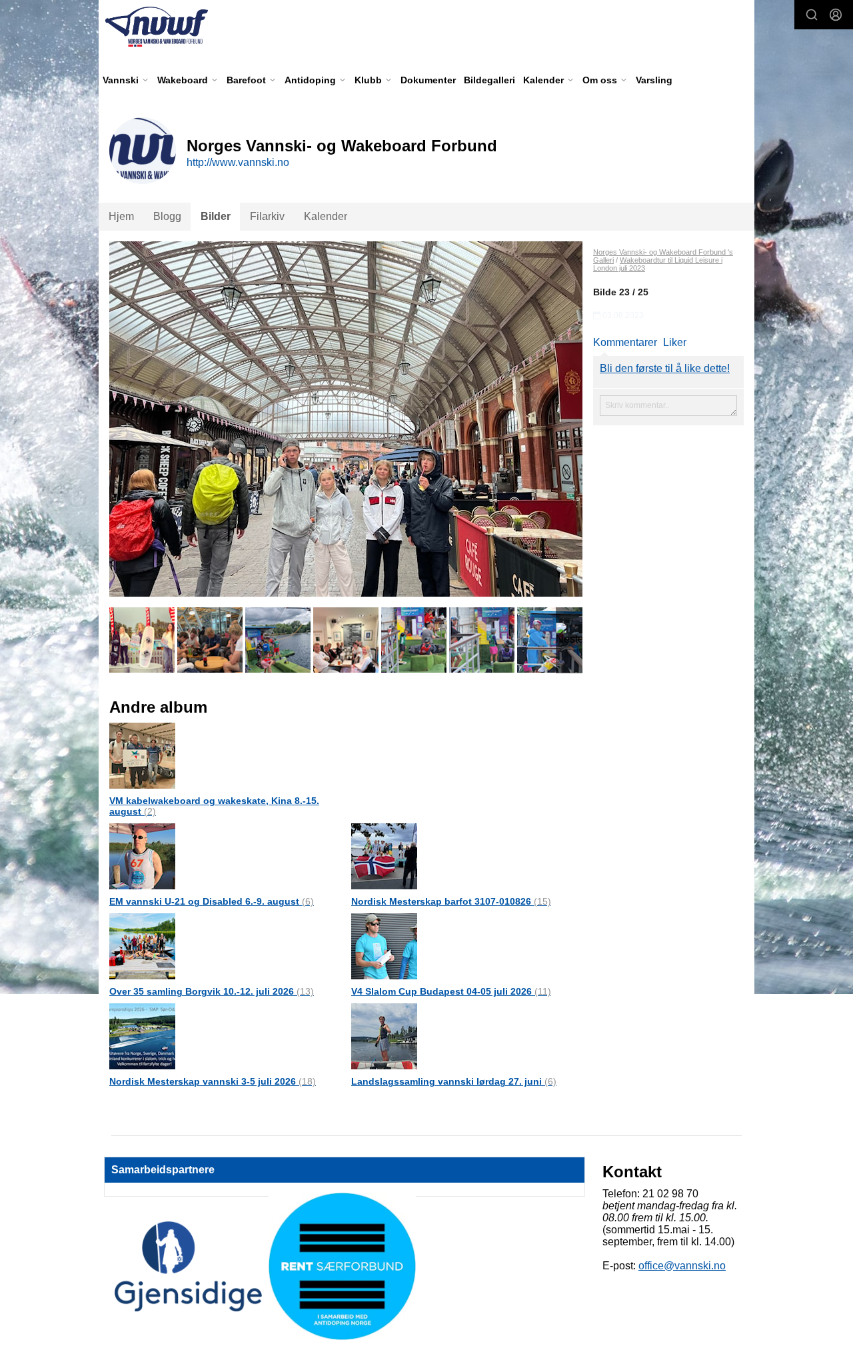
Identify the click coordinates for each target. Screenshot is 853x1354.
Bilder (216, 216)
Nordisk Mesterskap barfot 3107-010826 (451, 901)
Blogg (167, 216)
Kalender (325, 216)
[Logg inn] (836, 15)
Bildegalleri (489, 80)
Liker (674, 342)
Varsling (654, 80)
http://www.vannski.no (238, 162)
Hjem (121, 216)
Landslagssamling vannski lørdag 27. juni (453, 1081)
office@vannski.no (682, 1265)
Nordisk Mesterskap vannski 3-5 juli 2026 (212, 1081)
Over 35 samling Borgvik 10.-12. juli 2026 (211, 991)
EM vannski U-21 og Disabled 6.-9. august (211, 901)
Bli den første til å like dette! (665, 368)
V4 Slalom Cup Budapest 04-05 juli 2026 (451, 991)
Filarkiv (267, 216)
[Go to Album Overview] (142, 755)
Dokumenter (428, 80)
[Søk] (812, 15)
